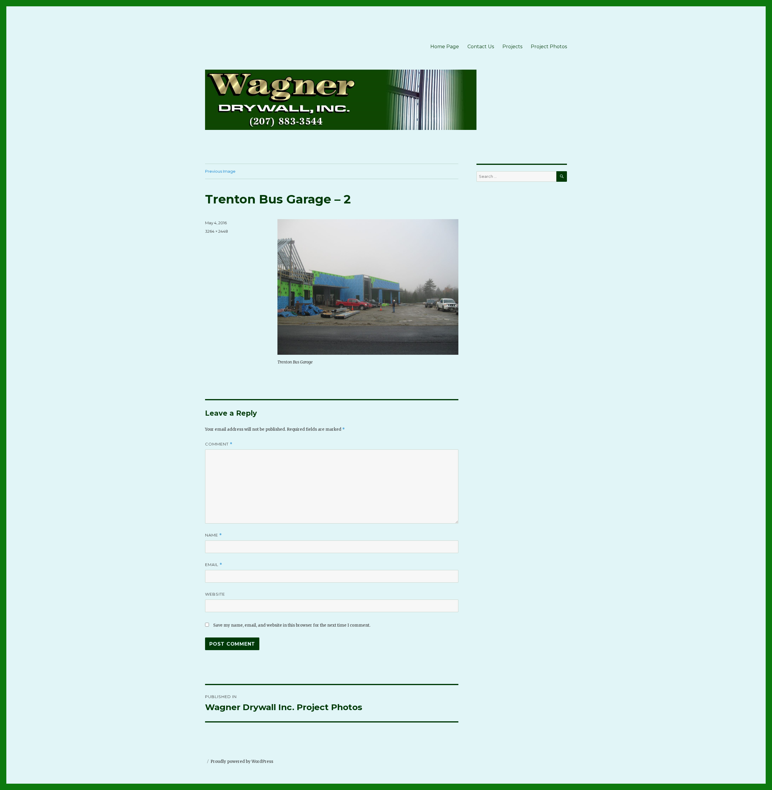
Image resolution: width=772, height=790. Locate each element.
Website (215, 594)
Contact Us (480, 46)
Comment (219, 444)
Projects (512, 46)
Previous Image (220, 171)
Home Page (444, 46)
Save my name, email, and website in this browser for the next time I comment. (291, 625)
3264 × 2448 (216, 231)
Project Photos (549, 46)
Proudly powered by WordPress (241, 761)
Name (213, 535)
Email (213, 564)
